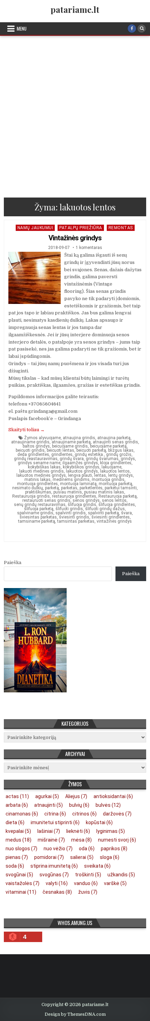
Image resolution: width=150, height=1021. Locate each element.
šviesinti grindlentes (110, 517)
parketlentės (91, 488)
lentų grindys (120, 475)
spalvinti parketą (103, 513)
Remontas (120, 227)
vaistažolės (22, 883)
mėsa (81, 840)
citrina (55, 814)
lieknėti (78, 831)
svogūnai (19, 874)
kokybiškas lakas (44, 467)
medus (18, 840)
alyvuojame (50, 438)
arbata (17, 805)
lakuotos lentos (115, 471)
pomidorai (49, 857)
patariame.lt (75, 9)
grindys (128, 459)
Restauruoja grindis (31, 496)
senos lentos (114, 500)
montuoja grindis (108, 479)
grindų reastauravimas (36, 459)
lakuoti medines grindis (41, 471)
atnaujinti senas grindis (115, 442)
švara (126, 513)
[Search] (141, 28)
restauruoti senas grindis (46, 500)
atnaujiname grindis (30, 442)
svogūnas (54, 874)
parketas (69, 488)
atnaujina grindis (79, 438)
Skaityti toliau (26, 429)
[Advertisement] (75, 114)
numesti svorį (117, 840)
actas (17, 796)
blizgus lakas (121, 450)
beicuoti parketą (91, 450)
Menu (22, 28)
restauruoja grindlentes (74, 496)
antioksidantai (113, 796)
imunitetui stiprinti (55, 822)
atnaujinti (48, 805)
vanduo (86, 883)
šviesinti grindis (74, 517)
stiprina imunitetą (54, 866)
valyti (57, 883)
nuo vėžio (58, 848)
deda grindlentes (33, 454)
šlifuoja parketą (38, 509)
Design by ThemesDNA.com (75, 1014)
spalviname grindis (35, 513)
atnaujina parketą (113, 438)
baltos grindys (36, 446)
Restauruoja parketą (117, 496)
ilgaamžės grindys (80, 463)
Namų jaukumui (35, 227)
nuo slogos (21, 848)
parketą (52, 488)
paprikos (114, 848)
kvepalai (18, 831)
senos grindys (86, 500)
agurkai (47, 796)
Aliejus (76, 796)
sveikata (97, 866)
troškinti (88, 874)
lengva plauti (80, 475)
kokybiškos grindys (81, 467)
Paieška (12, 562)
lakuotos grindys (82, 471)
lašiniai (48, 831)
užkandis (121, 874)
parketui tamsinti (121, 488)
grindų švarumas (102, 459)
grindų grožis (119, 454)
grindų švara (72, 459)
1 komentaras (89, 248)
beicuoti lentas (60, 450)
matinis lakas (37, 479)
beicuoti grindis (30, 450)
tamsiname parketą (36, 521)
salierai (81, 857)
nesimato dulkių (27, 488)
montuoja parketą (115, 484)
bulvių (79, 805)
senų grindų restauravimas (40, 505)
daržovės (117, 814)
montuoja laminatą (78, 484)
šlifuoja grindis (82, 505)
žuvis (87, 892)
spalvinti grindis (70, 513)
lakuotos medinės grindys (41, 475)
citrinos (84, 814)
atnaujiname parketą (71, 442)
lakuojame (111, 467)
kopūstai (99, 822)
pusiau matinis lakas (104, 492)
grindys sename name (39, 463)
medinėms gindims (71, 479)
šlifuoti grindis (69, 509)
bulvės (108, 805)
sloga (109, 857)
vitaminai (21, 892)
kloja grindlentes (116, 463)
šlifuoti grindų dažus (105, 509)
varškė (115, 883)
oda (87, 848)
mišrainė (51, 840)
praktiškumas (38, 492)
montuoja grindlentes (37, 484)
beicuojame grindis (70, 446)
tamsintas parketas (76, 521)
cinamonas (22, 814)
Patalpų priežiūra (80, 227)
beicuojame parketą (108, 446)
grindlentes (62, 454)
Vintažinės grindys (75, 238)
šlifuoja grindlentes (116, 505)
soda (15, 866)
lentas (100, 475)
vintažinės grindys (114, 521)
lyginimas (110, 831)
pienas (17, 857)
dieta (15, 822)
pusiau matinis (67, 492)
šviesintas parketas (38, 517)
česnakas (57, 892)
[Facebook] (132, 28)
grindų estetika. (89, 454)
